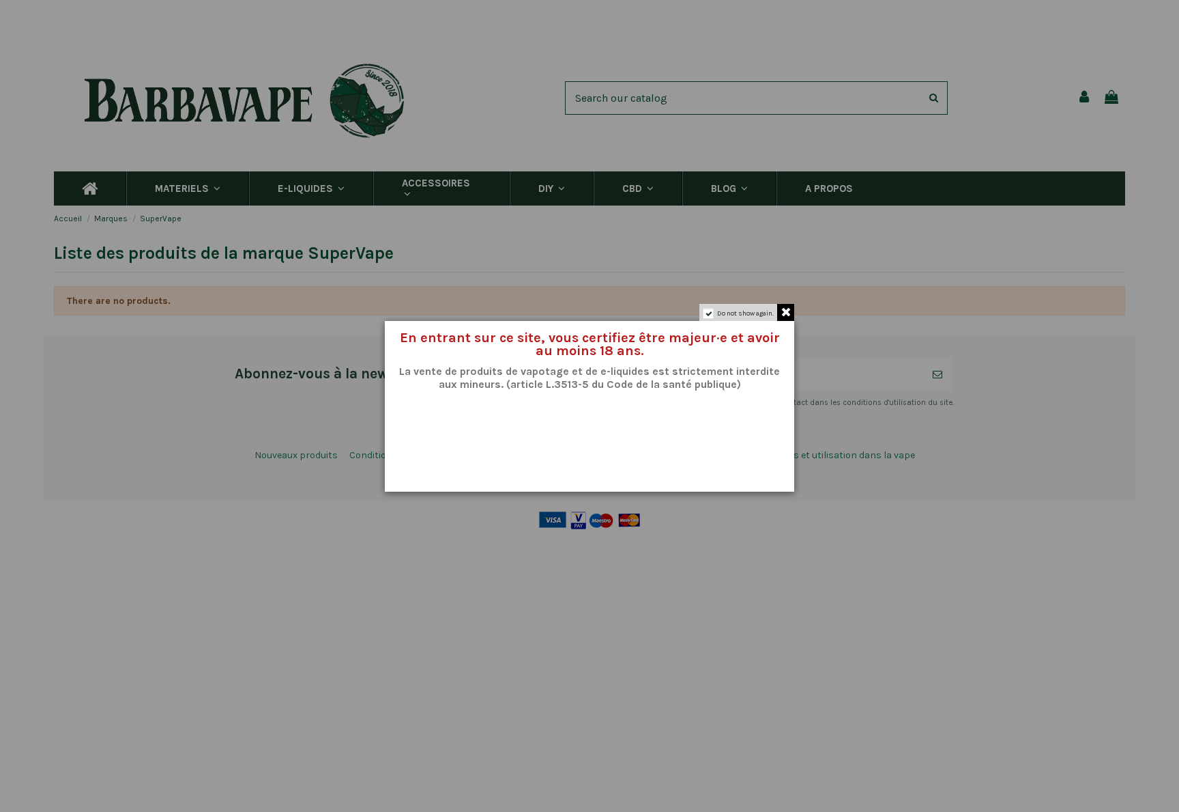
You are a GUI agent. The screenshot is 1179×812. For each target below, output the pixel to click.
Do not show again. (745, 313)
